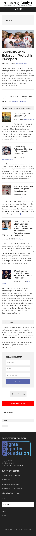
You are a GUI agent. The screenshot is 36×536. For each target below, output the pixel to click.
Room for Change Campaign (10, 484)
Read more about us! (19, 101)
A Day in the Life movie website (11, 493)
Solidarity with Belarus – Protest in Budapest (17, 55)
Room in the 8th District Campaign (12, 488)
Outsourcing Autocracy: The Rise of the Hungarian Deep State (23, 150)
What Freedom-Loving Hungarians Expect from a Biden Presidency (23, 274)
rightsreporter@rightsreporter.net (16, 465)
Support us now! (18, 403)
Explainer (5, 426)
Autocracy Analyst (11, 529)
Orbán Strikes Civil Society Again (22, 114)
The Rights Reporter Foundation (11, 475)
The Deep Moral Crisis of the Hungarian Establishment (24, 188)
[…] (21, 214)
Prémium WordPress (24, 529)
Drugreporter (6, 479)
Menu (19, 9)
